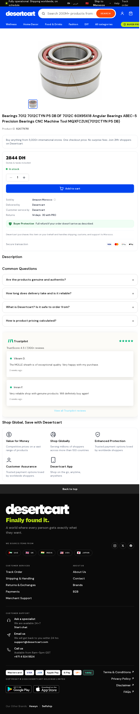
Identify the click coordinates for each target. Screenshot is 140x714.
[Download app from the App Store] (46, 689)
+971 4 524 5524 (24, 656)
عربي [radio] (75, 3)
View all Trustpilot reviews (70, 410)
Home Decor (31, 24)
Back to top (70, 489)
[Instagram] (115, 545)
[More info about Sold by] (54, 199)
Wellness (11, 24)
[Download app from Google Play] (18, 689)
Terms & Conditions (118, 672)
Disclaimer (125, 685)
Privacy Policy (122, 679)
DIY (87, 24)
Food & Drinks (53, 24)
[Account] (122, 13)
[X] (123, 545)
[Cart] (130, 13)
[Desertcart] (20, 13)
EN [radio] (68, 3)
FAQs (129, 692)
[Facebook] (131, 545)
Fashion (73, 24)
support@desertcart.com (31, 642)
